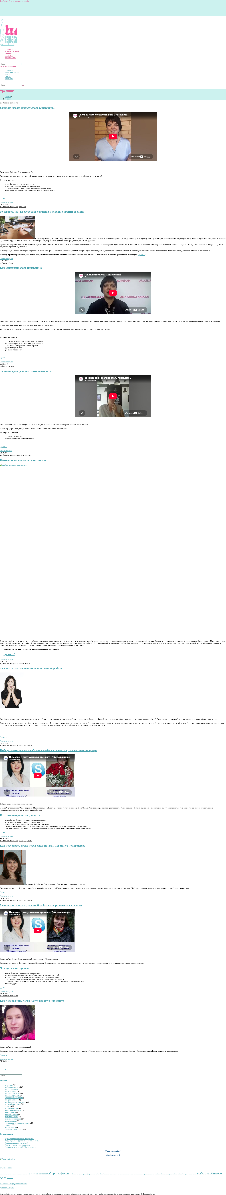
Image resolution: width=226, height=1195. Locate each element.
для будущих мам (11, 1089)
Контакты (9, 79)
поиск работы (24, 455)
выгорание (10, 1178)
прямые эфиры (11, 1121)
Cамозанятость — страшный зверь (18, 1145)
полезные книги (11, 1115)
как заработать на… (13, 1104)
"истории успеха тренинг (189, 1174)
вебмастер (176, 1174)
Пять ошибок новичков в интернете (23, 459)
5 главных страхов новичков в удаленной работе (31, 668)
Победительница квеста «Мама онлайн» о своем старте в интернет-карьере (48, 750)
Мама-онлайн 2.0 (11, 72)
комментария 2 (6, 451)
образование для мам (13, 1110)
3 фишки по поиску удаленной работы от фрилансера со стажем (41, 905)
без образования (104, 1174)
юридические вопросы (14, 1129)
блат (180, 1174)
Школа (7, 75)
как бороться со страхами (15, 1102)
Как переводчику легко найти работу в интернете (32, 1000)
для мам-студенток (12, 1096)
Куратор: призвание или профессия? (19, 1139)
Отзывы (8, 77)
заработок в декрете (37, 1174)
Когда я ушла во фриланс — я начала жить (22, 1141)
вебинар (158, 1174)
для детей (170, 1174)
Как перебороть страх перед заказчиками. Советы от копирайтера (42, 845)
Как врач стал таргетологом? (16, 1143)
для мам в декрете (12, 1093)
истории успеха (25, 745)
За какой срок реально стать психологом (26, 371)
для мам (25, 1174)
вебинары (9, 1085)
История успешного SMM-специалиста (20, 1147)
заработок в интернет (117, 1174)
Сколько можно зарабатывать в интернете (27, 107)
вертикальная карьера (6, 1174)
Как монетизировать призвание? (21, 267)
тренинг (22, 207)
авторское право (81, 1174)
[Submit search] (23, 85)
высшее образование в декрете (147, 1174)
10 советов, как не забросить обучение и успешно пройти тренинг (42, 211)
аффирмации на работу (93, 1174)
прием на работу (11, 1117)
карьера (8, 1106)
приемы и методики (13, 1119)
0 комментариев (6, 202)
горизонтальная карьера (131, 1174)
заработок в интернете (9, 103)
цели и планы (10, 1127)
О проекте (9, 70)
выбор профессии (7, 366)
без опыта (164, 1174)
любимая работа (6, 263)
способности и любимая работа (17, 1123)
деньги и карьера (17, 1174)
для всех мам (10, 1091)
